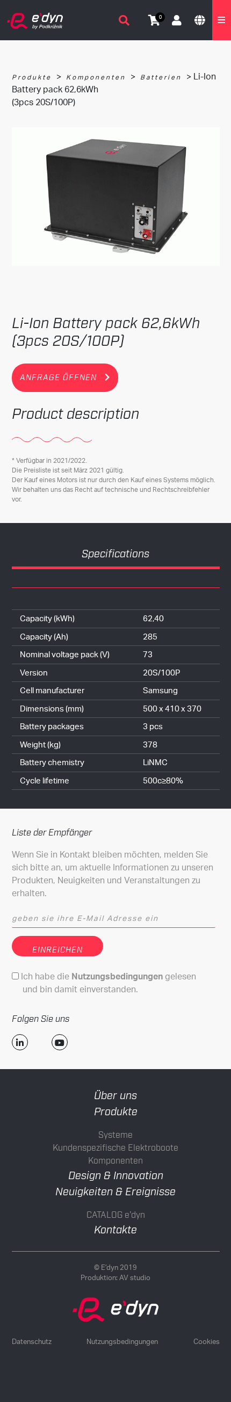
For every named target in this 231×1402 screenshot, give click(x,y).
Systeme (115, 1135)
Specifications (115, 554)
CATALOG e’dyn (115, 1215)
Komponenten (96, 77)
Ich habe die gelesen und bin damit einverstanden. (107, 982)
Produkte (32, 77)
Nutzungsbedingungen (122, 1341)
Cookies (206, 1341)
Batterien (161, 77)
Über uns (115, 1096)
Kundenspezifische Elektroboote (115, 1148)
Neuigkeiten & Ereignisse (115, 1192)
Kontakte (115, 1230)
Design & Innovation (115, 1176)
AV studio (134, 1277)
